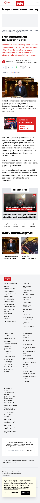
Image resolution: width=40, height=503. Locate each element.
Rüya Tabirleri (27, 344)
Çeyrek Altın (7, 349)
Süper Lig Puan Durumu (8, 370)
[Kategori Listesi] (37, 2)
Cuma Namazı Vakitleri (28, 291)
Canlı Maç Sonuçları (10, 367)
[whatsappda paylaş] (16, 67)
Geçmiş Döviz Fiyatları (8, 416)
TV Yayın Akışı (27, 320)
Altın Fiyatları (8, 314)
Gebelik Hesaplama (10, 405)
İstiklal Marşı (27, 297)
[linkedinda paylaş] (12, 67)
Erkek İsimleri (27, 379)
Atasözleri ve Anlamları (8, 389)
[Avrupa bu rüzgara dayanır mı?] (10, 124)
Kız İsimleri (26, 381)
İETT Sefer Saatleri (9, 403)
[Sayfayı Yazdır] (25, 67)
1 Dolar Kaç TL (8, 362)
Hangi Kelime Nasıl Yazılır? (29, 367)
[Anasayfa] (7, 279)
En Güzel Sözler (27, 371)
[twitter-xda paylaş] (8, 67)
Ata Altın (6, 354)
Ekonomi (23, 10)
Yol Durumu (26, 314)
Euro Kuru (7, 319)
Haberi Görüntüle (24, 127)
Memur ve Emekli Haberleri (9, 310)
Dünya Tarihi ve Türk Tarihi (29, 348)
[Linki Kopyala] (29, 67)
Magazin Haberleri (10, 294)
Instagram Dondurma (26, 323)
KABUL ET (25, 493)
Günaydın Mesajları (10, 344)
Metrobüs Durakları (29, 374)
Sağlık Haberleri (9, 302)
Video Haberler (27, 333)
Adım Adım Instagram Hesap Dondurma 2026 (9, 421)
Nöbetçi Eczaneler (28, 295)
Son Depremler (27, 309)
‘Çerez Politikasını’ (25, 487)
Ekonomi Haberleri (9, 289)
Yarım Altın (7, 351)
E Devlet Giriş (27, 302)
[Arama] (2, 2)
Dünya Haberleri (9, 299)
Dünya (6, 9)
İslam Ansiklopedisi (29, 351)
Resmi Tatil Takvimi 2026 (10, 432)
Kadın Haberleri (9, 304)
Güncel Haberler (9, 291)
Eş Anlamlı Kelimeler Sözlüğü (29, 363)
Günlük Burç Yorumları (27, 306)
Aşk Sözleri (7, 341)
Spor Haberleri (8, 296)
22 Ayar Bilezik (8, 359)
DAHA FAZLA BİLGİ (11, 493)
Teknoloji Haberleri (9, 307)
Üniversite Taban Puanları (28, 341)
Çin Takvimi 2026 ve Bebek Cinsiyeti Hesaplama (10, 398)
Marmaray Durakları (29, 376)
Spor (31, 10)
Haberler (4, 30)
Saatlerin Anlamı (9, 338)
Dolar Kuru (7, 316)
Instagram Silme (28, 326)
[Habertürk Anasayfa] (20, 3)
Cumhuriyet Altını (9, 356)
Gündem (15, 10)
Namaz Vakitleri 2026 (28, 287)
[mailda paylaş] (21, 67)
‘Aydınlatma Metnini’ (11, 489)
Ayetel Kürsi (7, 336)
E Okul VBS (26, 300)
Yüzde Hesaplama (10, 412)
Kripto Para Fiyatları (10, 321)
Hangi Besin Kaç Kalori (28, 359)
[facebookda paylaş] (4, 67)
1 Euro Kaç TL (8, 364)
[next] (37, 249)
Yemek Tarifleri (8, 333)
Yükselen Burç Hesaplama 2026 (9, 409)
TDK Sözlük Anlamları (26, 337)
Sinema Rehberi (28, 317)
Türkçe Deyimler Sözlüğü (9, 393)
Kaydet (29, 450)
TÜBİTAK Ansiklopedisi (27, 355)
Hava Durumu (27, 312)
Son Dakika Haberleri (10, 283)
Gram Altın (7, 346)
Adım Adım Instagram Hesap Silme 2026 (9, 427)
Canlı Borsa (27, 283)
